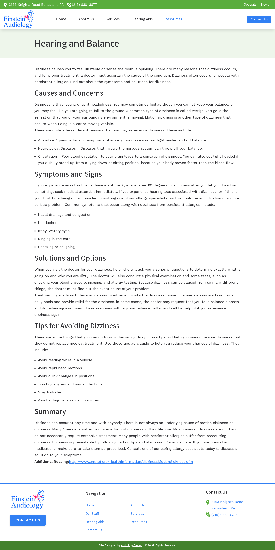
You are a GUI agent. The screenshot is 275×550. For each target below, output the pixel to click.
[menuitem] (250, 4)
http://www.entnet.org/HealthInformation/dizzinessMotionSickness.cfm (131, 461)
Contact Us (27, 520)
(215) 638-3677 (84, 5)
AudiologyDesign (131, 545)
